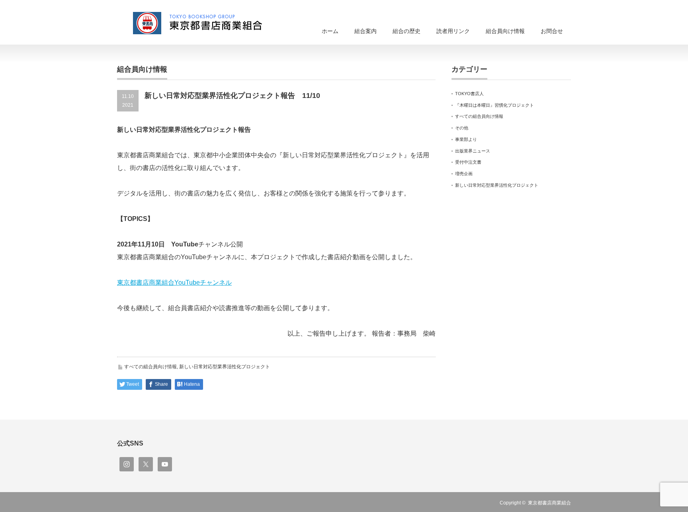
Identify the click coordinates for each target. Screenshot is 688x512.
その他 (461, 127)
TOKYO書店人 (469, 93)
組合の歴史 (406, 31)
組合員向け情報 (505, 31)
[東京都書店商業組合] (202, 23)
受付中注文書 (468, 162)
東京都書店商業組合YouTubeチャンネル (174, 282)
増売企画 (464, 173)
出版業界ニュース (472, 151)
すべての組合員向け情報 (150, 366)
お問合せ (552, 31)
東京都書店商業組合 (549, 503)
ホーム (330, 31)
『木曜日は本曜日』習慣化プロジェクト (494, 105)
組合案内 (365, 31)
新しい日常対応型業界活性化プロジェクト (224, 366)
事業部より (466, 139)
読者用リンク (453, 31)
